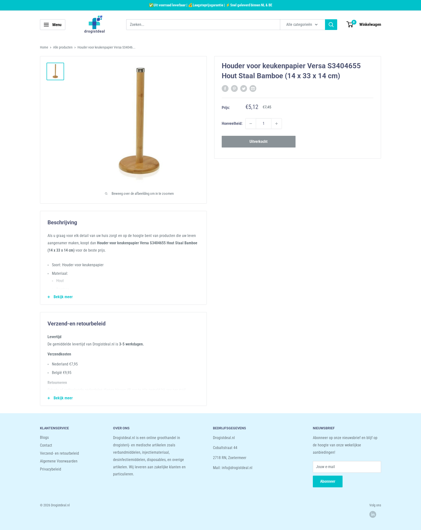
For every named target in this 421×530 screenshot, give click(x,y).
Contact (46, 445)
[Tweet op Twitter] (243, 88)
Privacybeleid (50, 469)
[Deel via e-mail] (252, 88)
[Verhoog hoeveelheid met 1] (276, 123)
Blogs (44, 437)
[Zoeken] (331, 24)
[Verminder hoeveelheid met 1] (251, 123)
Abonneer (327, 481)
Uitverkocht (258, 141)
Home (44, 47)
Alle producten (63, 47)
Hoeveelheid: (232, 123)
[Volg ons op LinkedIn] (372, 514)
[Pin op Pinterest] (234, 88)
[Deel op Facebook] (225, 88)
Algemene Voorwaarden (58, 461)
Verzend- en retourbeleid (59, 453)
